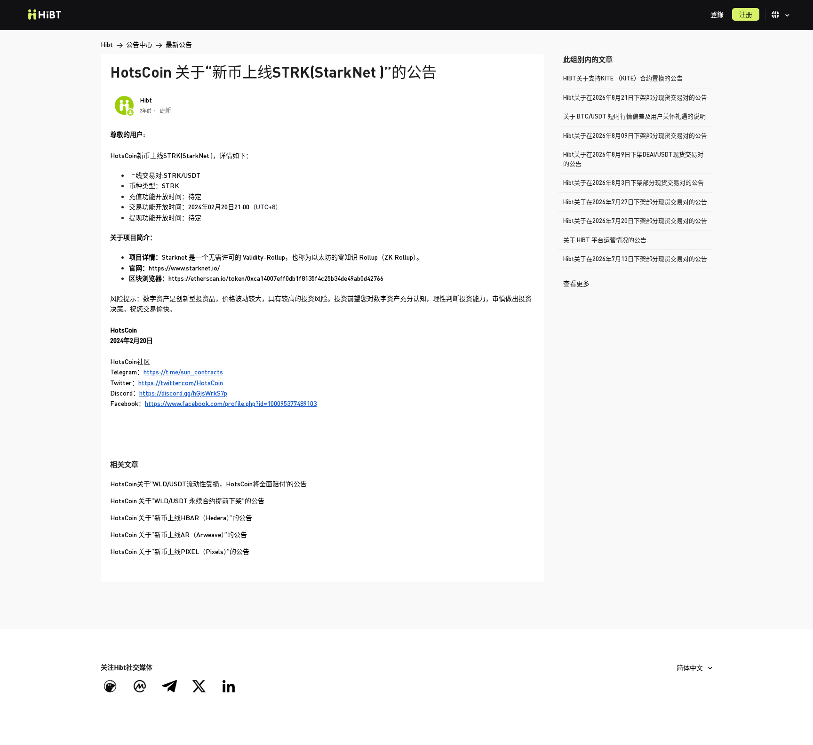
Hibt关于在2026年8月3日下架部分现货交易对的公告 (633, 182)
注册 (745, 14)
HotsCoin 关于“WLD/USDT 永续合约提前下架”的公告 (187, 501)
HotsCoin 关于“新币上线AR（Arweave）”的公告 (178, 535)
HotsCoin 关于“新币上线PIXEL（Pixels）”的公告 (179, 551)
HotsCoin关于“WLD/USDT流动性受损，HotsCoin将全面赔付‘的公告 (208, 484)
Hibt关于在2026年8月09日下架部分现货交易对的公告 (635, 135)
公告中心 (139, 44)
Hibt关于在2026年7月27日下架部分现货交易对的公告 (635, 202)
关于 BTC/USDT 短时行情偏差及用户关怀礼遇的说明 (634, 116)
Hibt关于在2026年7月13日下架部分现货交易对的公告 (635, 258)
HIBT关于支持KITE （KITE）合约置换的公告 (623, 78)
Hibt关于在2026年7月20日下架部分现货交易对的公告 (635, 220)
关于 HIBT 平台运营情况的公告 (604, 240)
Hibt (107, 44)
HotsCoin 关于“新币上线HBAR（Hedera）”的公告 (181, 518)
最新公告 (179, 44)
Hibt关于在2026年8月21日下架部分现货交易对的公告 (635, 97)
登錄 (717, 14)
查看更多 (576, 283)
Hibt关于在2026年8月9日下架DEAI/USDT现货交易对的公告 (633, 159)
